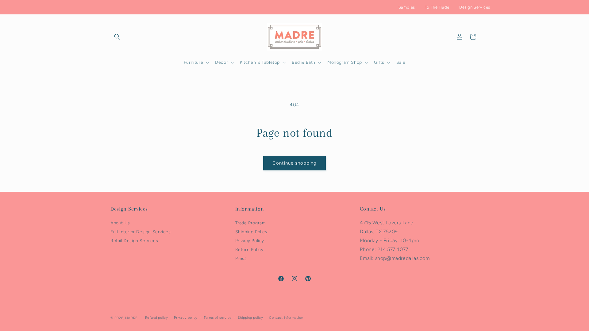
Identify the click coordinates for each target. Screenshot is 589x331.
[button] (117, 37)
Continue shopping (294, 163)
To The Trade (437, 7)
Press (241, 258)
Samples (406, 7)
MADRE (131, 318)
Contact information (286, 318)
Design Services (474, 7)
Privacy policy (186, 318)
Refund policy (156, 318)
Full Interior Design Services (140, 231)
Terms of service (218, 318)
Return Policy (249, 249)
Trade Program (250, 223)
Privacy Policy (249, 240)
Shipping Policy (251, 231)
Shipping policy (250, 318)
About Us (120, 223)
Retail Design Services (134, 240)
